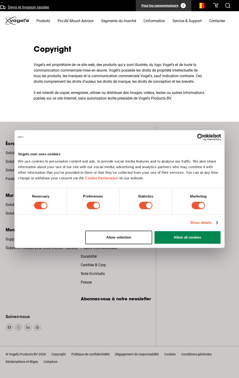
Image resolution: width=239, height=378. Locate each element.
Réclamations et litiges (22, 362)
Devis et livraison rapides (28, 6)
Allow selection (118, 237)
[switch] (93, 205)
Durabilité (89, 256)
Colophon (51, 362)
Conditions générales (196, 354)
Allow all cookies (187, 237)
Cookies (170, 354)
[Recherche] (200, 6)
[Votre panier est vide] (215, 5)
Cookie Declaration (101, 178)
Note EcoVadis (93, 273)
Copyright (59, 354)
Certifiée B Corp (93, 265)
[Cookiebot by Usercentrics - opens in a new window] (200, 137)
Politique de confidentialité (90, 354)
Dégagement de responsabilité (137, 354)
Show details (200, 223)
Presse (86, 282)
